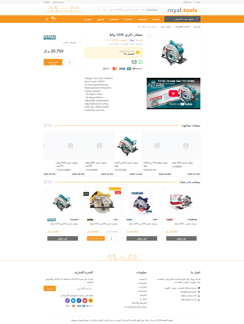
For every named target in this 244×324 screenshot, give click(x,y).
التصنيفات (142, 283)
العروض (143, 294)
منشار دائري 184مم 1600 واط (103, 223)
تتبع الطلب (187, 2)
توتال (131, 40)
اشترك (50, 288)
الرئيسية (197, 26)
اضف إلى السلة (53, 62)
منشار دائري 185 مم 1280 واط (143, 223)
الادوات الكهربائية (182, 26)
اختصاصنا (142, 291)
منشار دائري (166, 26)
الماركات (143, 287)
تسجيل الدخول (58, 2)
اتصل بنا (197, 2)
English (47, 2)
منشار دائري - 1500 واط (186, 223)
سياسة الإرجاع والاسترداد (135, 306)
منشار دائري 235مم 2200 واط (64, 223)
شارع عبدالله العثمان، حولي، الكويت (180, 288)
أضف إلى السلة (95, 238)
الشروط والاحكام (139, 302)
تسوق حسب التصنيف (184, 19)
